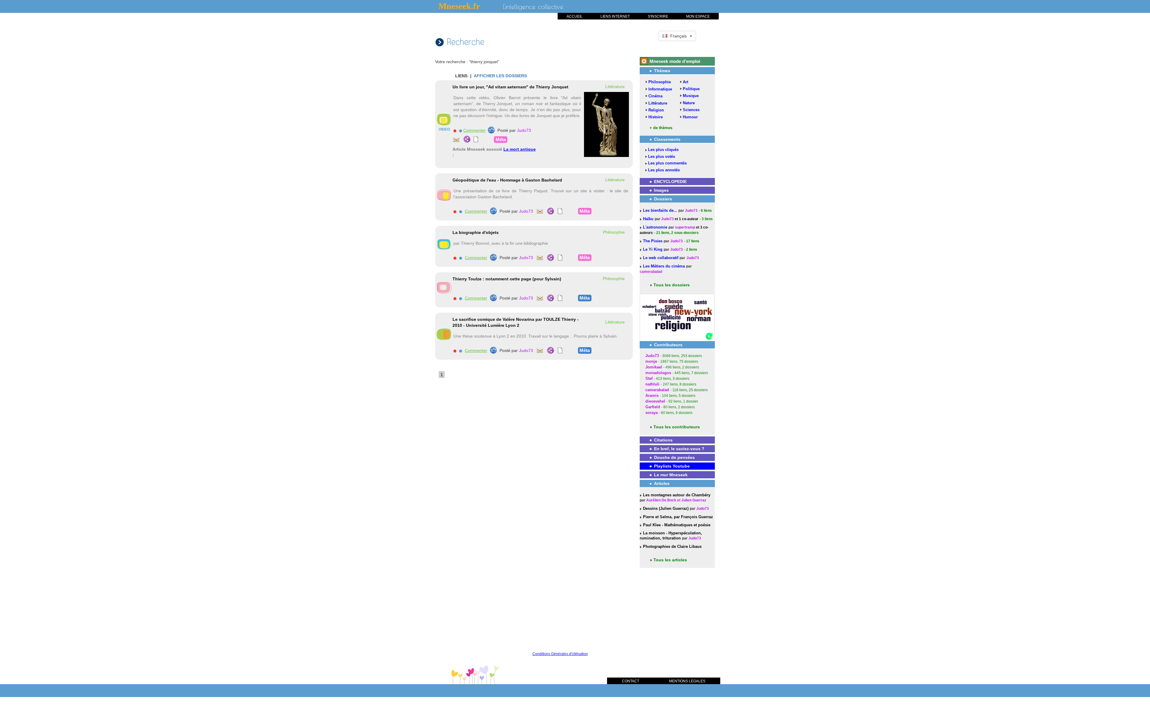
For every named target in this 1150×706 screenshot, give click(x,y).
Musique (691, 95)
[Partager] (467, 139)
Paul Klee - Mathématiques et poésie (676, 525)
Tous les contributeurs (676, 426)
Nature (689, 103)
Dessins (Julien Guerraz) (665, 508)
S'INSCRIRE (658, 16)
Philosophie (659, 82)
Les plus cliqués (663, 149)
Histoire (655, 117)
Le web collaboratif (660, 258)
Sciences (691, 110)
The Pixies (653, 241)
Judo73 (524, 130)
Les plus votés (661, 156)
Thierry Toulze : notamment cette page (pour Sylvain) (507, 278)
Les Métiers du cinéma (664, 266)
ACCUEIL (574, 16)
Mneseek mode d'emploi (675, 61)
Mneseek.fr (459, 6)
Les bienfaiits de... (660, 210)
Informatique (660, 89)
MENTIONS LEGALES (687, 681)
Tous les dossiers (671, 284)
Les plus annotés (664, 170)
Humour (690, 117)
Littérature (657, 103)
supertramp (685, 227)
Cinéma (655, 96)
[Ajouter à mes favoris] (460, 130)
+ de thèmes (661, 128)
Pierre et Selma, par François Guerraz (677, 517)
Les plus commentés (667, 163)
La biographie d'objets (476, 232)
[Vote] (491, 130)
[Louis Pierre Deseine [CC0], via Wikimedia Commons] (606, 124)
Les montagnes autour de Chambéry (676, 495)
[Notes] (476, 139)
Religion (656, 110)
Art (685, 82)
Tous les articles (670, 559)
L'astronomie (655, 227)
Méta (501, 139)
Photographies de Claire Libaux (672, 546)
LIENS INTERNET (615, 16)
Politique (691, 89)
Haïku (649, 219)
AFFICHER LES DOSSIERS (500, 75)
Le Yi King (653, 249)
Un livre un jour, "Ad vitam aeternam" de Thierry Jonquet (510, 86)
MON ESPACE (698, 16)
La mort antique (519, 149)
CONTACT (630, 681)
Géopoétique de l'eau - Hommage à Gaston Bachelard (507, 180)
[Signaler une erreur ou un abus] (455, 130)
